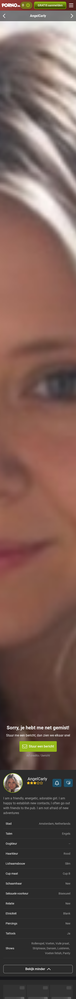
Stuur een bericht (41, 746)
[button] (56, 783)
